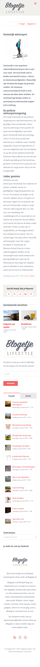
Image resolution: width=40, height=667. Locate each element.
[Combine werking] (8, 415)
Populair (11, 396)
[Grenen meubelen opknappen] (8, 402)
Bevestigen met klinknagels (23, 467)
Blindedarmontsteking (21, 425)
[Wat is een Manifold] (8, 478)
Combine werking (19, 414)
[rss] (15, 637)
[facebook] (20, 637)
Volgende (31, 24)
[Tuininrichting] (8, 488)
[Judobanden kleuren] (8, 457)
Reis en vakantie (30, 276)
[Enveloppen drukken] (8, 446)
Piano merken (18, 508)
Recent (28, 396)
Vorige (22, 24)
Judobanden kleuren (20, 456)
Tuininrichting (18, 487)
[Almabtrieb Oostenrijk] (8, 436)
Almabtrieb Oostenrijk (21, 435)
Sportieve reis (18, 519)
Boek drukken (18, 498)
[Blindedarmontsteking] (8, 425)
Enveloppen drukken (21, 446)
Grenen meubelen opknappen (20, 403)
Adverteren (27, 652)
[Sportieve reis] (8, 519)
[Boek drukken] (8, 498)
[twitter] (25, 637)
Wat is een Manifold (20, 477)
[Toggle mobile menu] (35, 3)
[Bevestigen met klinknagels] (8, 467)
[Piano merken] (8, 509)
